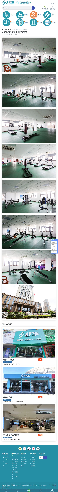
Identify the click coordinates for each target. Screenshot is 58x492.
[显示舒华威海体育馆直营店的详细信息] (29, 380)
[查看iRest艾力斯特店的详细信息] (29, 418)
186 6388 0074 (7, 437)
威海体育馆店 (8, 397)
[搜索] (33, 8)
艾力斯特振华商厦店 (11, 435)
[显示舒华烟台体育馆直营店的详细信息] (29, 343)
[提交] (45, 457)
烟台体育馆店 (8, 360)
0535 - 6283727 (8, 362)
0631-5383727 (7, 399)
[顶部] (2, 29)
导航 (40, 359)
